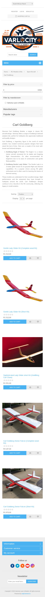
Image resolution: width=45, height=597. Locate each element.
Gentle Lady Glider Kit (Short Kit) (16, 312)
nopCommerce (26, 593)
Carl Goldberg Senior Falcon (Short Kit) (18, 507)
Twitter (17, 566)
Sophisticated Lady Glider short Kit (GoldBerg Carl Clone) (21, 376)
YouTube (28, 566)
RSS (22, 566)
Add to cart (15, 258)
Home (6, 72)
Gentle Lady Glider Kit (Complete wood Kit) (20, 248)
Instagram (33, 566)
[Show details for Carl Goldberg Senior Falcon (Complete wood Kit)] (22, 418)
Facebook (12, 566)
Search (33, 55)
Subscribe (32, 581)
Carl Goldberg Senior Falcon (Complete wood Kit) (21, 442)
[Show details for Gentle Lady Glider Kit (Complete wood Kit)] (22, 225)
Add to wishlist (38, 258)
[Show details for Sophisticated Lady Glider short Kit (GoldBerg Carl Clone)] (22, 352)
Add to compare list (30, 258)
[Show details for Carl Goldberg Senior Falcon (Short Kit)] (22, 483)
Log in (22, 11)
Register (14, 11)
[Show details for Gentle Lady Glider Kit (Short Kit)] (22, 289)
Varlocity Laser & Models (15, 103)
